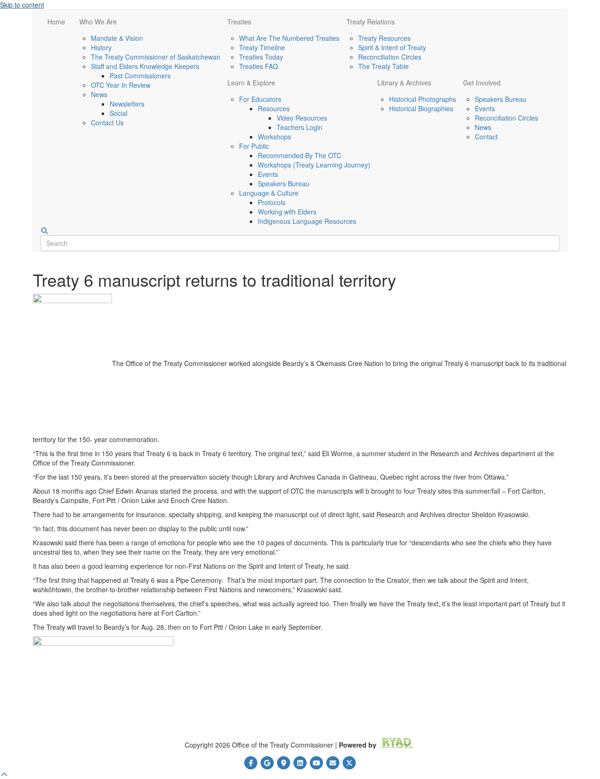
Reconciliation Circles (389, 56)
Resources (274, 108)
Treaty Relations (370, 21)
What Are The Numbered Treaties (289, 38)
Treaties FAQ (258, 66)
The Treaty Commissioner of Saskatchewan (155, 56)
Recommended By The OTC (299, 155)
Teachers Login (299, 127)
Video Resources (302, 117)
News (99, 94)
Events (268, 174)
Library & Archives (404, 82)
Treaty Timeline (262, 47)
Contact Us (107, 122)
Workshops (274, 136)
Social (119, 113)
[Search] (44, 231)
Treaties (239, 21)
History (101, 47)
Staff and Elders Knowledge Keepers (145, 66)
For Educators (260, 99)
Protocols (271, 202)
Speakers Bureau (283, 183)
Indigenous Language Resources (307, 221)
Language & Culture (269, 193)
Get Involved (482, 82)
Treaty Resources (384, 38)
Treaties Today (261, 56)
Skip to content (22, 4)
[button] (4, 774)
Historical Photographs (422, 99)
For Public (254, 146)
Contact (486, 136)
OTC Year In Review (120, 85)
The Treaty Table (383, 66)
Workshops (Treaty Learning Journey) (314, 164)
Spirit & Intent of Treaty (392, 47)
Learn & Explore (251, 82)
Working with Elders (287, 211)
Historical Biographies (421, 108)
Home (56, 21)
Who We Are (98, 21)
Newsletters (127, 103)
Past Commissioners (140, 75)
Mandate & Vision (117, 38)
